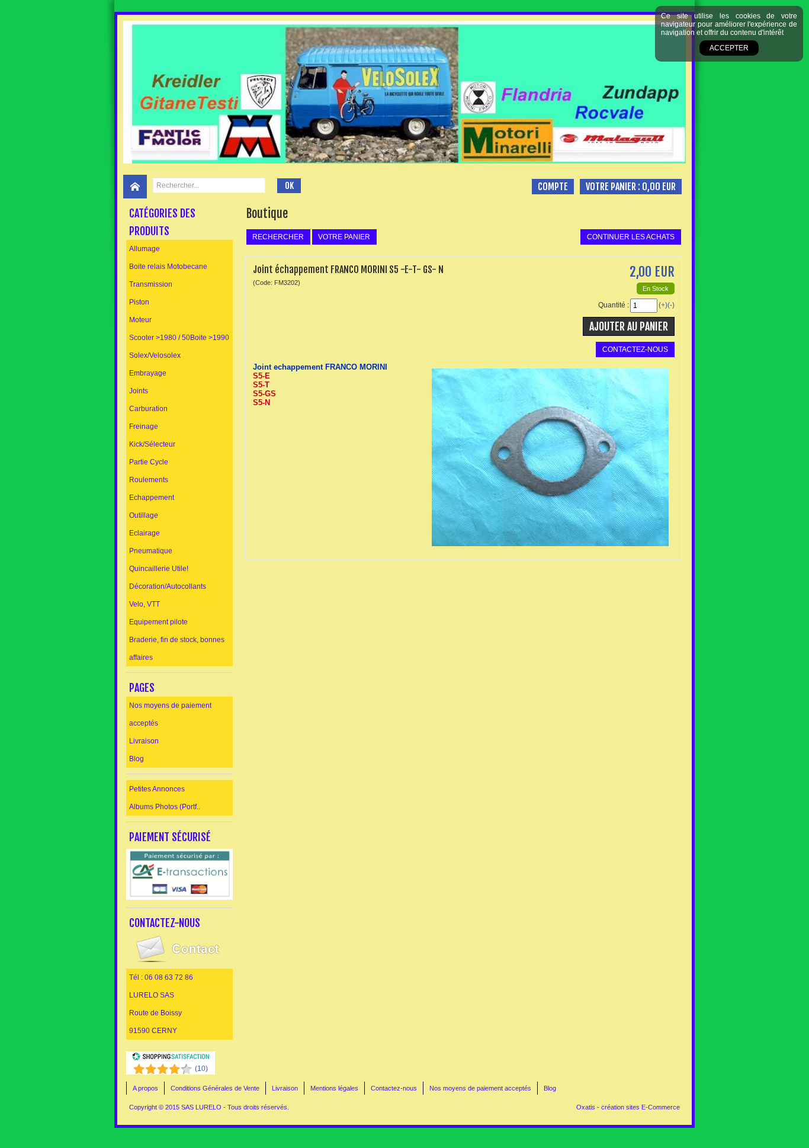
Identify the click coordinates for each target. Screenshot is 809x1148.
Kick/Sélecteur (152, 444)
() (201, 1068)
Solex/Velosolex (155, 355)
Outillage (143, 515)
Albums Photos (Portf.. (164, 807)
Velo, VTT (144, 604)
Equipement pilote (158, 622)
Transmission (150, 284)
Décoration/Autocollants (167, 586)
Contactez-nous (394, 1088)
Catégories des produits (162, 222)
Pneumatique (150, 551)
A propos (145, 1088)
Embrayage (147, 373)
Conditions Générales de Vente (215, 1088)
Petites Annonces (157, 789)
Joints (138, 391)
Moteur (140, 320)
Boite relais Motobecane (168, 266)
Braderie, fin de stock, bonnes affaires (176, 649)
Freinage (143, 426)
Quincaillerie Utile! (158, 569)
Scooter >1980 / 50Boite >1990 (179, 338)
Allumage (144, 249)
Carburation (148, 409)
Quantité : (613, 305)
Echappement (151, 497)
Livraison (144, 741)
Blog (136, 759)
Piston (139, 302)
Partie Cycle (148, 462)
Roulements (148, 480)
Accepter (729, 48)
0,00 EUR (659, 187)
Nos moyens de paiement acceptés (170, 714)
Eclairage (144, 533)
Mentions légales (334, 1088)
